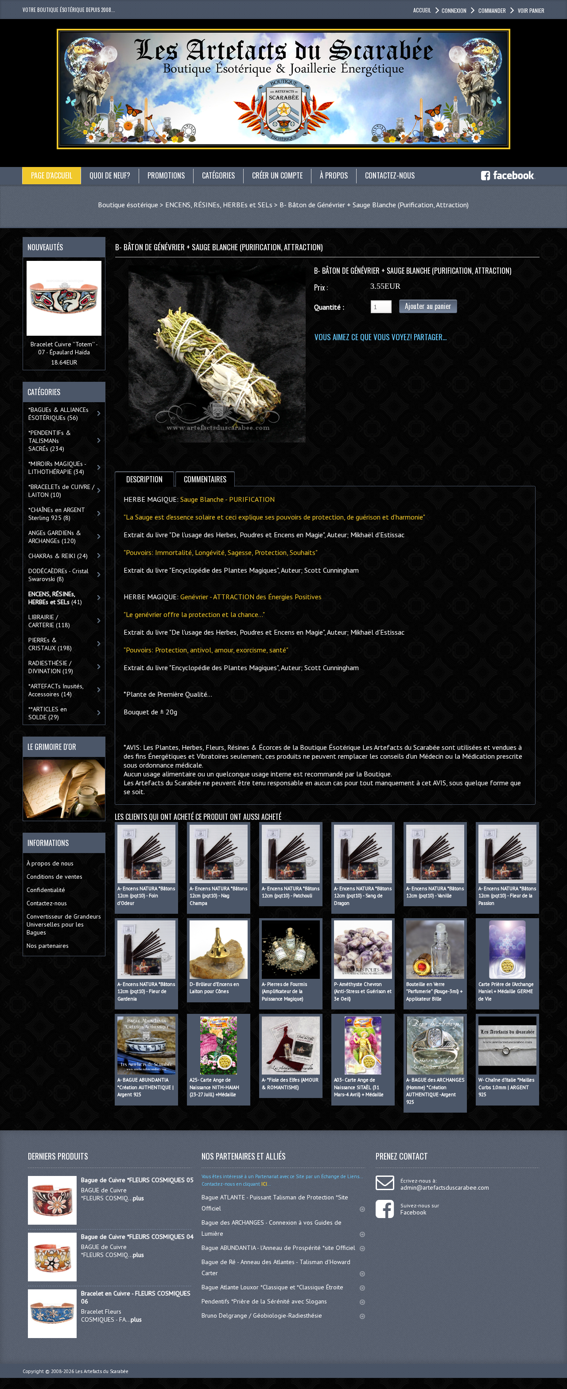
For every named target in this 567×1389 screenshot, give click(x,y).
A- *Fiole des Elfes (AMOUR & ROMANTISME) (290, 1083)
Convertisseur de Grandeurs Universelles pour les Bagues (64, 924)
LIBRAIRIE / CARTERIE (49, 621)
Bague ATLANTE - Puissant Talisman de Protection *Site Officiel (275, 1202)
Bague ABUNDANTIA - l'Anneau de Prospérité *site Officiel (278, 1248)
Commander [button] (492, 10)
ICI (263, 1184)
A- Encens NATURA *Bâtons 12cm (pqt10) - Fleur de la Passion (507, 895)
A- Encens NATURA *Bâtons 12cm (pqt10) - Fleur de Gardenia (146, 991)
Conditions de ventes (54, 877)
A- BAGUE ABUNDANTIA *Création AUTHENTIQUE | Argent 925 (145, 1087)
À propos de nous (50, 863)
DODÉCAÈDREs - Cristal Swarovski (58, 575)
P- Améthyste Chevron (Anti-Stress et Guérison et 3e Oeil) (363, 991)
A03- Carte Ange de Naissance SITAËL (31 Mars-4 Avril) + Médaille (359, 1087)
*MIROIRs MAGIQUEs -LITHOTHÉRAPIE (57, 468)
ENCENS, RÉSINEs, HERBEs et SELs (218, 204)
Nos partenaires (48, 946)
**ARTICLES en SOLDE (47, 713)
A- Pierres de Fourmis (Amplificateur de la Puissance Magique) (284, 991)
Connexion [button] (454, 10)
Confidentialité (46, 890)
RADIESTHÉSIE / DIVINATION (50, 667)
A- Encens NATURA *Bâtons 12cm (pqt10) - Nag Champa (218, 895)
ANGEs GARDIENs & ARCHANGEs (54, 537)
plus (138, 1198)
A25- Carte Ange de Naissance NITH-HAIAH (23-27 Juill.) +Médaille (214, 1087)
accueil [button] (422, 10)
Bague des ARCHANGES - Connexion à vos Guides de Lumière (272, 1228)
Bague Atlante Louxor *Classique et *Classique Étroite (272, 1287)
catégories (218, 175)
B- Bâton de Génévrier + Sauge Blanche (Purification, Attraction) (374, 204)
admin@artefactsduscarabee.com (444, 1187)
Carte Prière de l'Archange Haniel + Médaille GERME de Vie (506, 991)
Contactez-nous (47, 903)
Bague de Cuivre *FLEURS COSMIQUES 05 (137, 1180)
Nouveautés (45, 247)
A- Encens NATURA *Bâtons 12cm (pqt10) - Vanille (435, 892)
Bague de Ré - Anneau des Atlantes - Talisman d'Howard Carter (276, 1267)
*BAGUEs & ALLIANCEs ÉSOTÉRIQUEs (58, 414)
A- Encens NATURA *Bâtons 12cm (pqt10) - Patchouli (290, 892)
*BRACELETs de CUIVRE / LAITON (61, 491)
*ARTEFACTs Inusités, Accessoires (56, 690)
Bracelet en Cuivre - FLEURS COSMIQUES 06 (135, 1297)
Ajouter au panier (428, 306)
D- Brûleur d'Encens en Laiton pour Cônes (214, 988)
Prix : (321, 287)
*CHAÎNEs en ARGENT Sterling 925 (56, 514)
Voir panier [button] (531, 10)
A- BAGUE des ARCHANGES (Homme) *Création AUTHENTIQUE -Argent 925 (435, 1091)
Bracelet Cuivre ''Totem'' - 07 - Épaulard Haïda (64, 348)
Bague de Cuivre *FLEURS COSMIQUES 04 (137, 1237)
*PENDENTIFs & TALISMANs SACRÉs (49, 441)
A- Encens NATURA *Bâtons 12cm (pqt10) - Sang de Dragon (363, 895)
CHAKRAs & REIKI (58, 556)
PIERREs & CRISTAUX (50, 644)
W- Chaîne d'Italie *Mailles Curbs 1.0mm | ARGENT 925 (506, 1087)
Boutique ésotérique (128, 204)
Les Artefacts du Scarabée (101, 1371)
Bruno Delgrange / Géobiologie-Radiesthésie (262, 1315)
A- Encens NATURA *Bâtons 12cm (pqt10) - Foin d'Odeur (146, 895)
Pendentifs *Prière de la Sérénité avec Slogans (264, 1301)
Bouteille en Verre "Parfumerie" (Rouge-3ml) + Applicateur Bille (434, 991)
